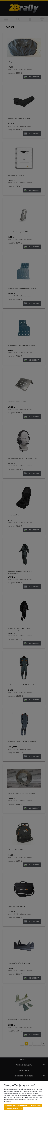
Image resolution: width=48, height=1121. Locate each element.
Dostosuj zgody (35, 1105)
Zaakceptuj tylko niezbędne (16, 1105)
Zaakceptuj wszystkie (13, 1108)
